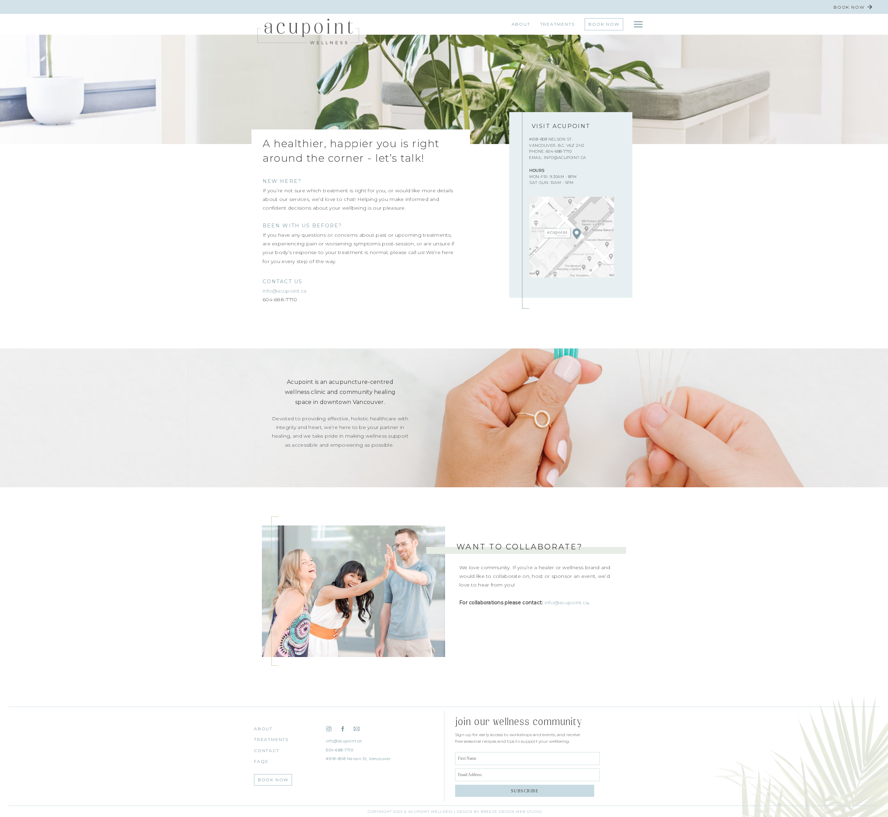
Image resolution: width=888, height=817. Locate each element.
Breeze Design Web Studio (511, 811)
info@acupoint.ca (284, 291)
